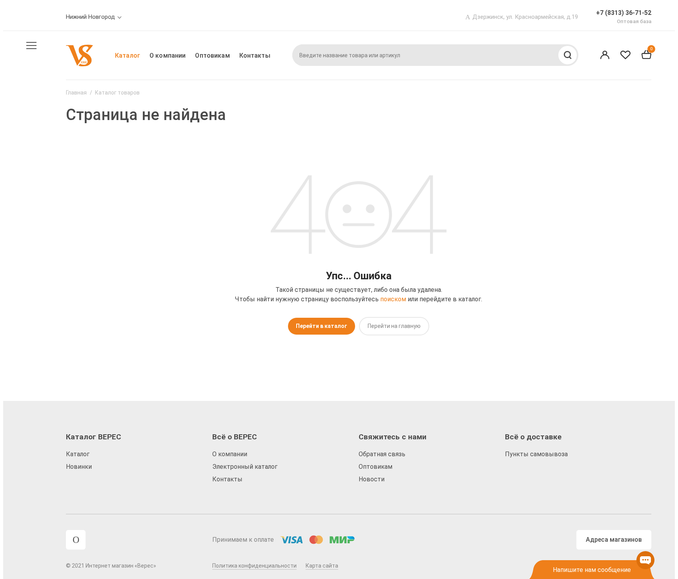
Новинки (79, 466)
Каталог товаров (117, 92)
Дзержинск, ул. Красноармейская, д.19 (525, 16)
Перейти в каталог (321, 326)
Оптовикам (212, 55)
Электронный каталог (244, 466)
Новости (372, 479)
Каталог (127, 55)
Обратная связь (382, 454)
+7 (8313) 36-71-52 (623, 12)
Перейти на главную (394, 326)
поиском (393, 299)
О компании (167, 55)
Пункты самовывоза (536, 454)
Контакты (254, 55)
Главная (76, 92)
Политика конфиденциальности (254, 566)
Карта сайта (322, 566)
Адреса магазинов (614, 539)
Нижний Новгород (90, 16)
